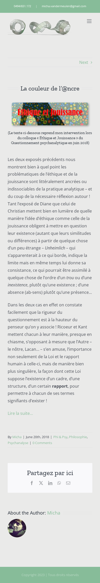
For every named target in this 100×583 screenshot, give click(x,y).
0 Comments (42, 442)
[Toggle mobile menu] (89, 21)
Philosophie (78, 437)
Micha (17, 437)
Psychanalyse (18, 442)
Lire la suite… (20, 413)
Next (83, 62)
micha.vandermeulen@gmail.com (64, 6)
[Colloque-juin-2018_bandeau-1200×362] (50, 104)
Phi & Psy (60, 437)
